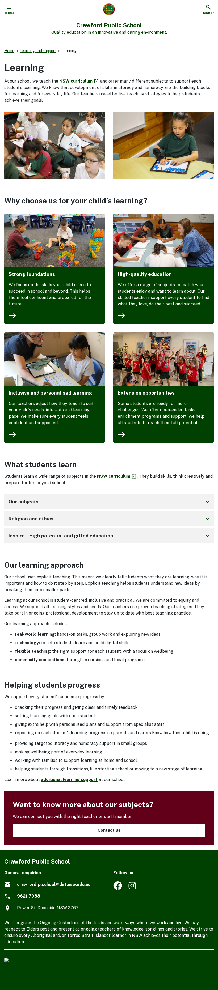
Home (9, 51)
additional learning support (69, 779)
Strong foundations (32, 274)
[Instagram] (132, 888)
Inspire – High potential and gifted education (110, 536)
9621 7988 (28, 896)
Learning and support (38, 51)
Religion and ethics (110, 519)
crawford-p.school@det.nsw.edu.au (53, 884)
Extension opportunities (146, 393)
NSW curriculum (79, 81)
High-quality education (145, 274)
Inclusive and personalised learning (50, 393)
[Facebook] (117, 888)
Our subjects (110, 502)
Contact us (109, 830)
